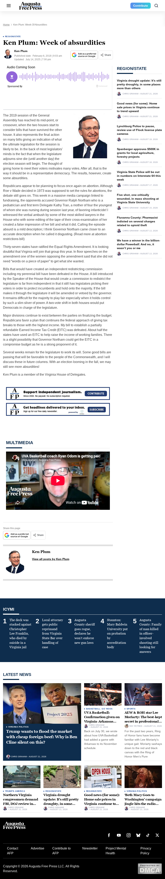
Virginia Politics (18, 727)
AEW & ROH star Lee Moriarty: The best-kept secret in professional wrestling (143, 719)
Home (6, 24)
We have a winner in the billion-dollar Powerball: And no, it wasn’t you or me (138, 244)
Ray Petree (135, 726)
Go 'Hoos (107, 709)
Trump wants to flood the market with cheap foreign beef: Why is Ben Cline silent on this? (41, 737)
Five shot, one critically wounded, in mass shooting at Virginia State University (138, 198)
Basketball (93, 709)
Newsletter (90, 848)
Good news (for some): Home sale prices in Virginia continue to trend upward (138, 107)
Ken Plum (41, 551)
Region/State (13, 36)
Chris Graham (130, 94)
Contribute (140, 5)
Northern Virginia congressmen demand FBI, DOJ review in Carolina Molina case (20, 801)
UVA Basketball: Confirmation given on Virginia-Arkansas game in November (102, 719)
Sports (131, 709)
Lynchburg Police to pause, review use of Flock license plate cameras (139, 130)
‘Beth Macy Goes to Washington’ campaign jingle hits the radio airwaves (143, 801)
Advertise (37, 848)
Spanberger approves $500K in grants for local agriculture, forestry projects (138, 152)
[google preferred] (84, 55)
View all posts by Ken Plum (50, 559)
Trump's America (15, 791)
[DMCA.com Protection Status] (150, 868)
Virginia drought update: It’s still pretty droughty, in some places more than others (139, 84)
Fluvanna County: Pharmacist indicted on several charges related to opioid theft (137, 221)
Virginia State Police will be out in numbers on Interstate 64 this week (139, 175)
